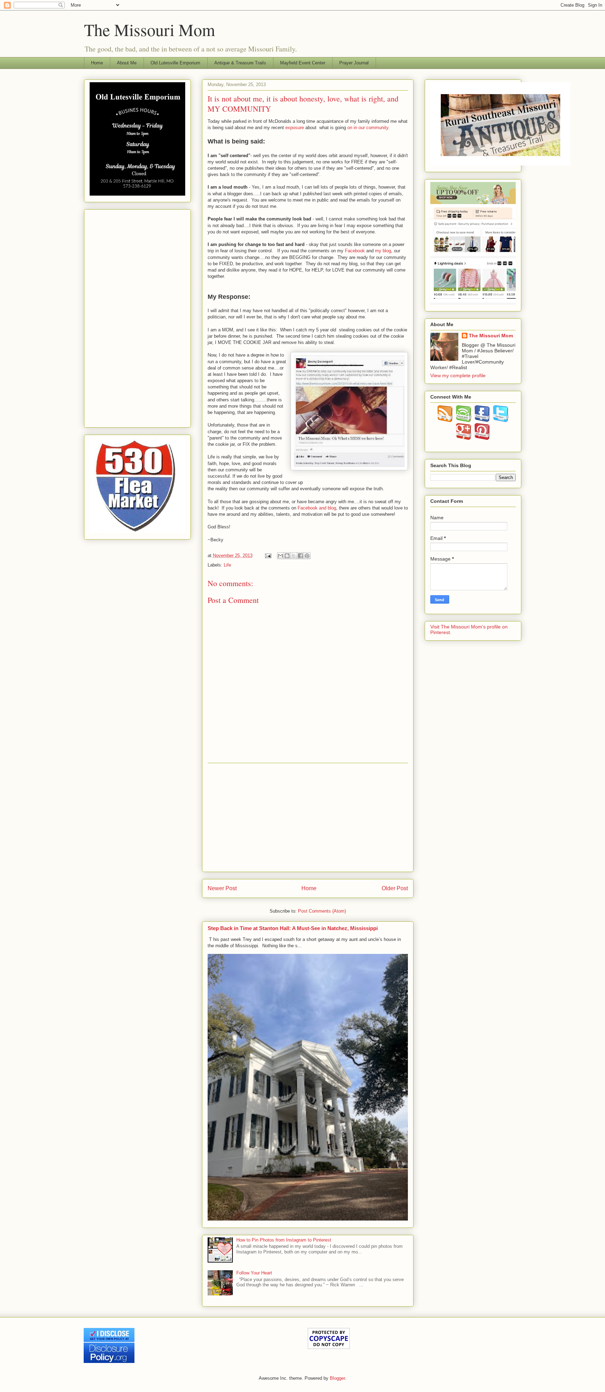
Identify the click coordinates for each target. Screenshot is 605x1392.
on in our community (367, 127)
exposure (294, 127)
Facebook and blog (316, 508)
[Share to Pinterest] (307, 555)
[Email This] (280, 555)
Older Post (395, 888)
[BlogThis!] (287, 555)
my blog (383, 250)
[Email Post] (268, 555)
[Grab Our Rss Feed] (445, 420)
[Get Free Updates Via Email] (463, 420)
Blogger (337, 1378)
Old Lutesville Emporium (175, 62)
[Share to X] (293, 555)
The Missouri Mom (149, 29)
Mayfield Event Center (302, 62)
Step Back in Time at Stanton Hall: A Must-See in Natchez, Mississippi (293, 928)
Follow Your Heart (254, 1272)
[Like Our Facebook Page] (482, 420)
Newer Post (222, 888)
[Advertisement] (308, 817)
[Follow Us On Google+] (463, 438)
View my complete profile (458, 375)
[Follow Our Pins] (482, 438)
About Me (127, 62)
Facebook (354, 250)
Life (227, 565)
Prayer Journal (354, 62)
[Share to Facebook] (300, 555)
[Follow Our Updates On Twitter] (500, 420)
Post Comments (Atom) (322, 911)
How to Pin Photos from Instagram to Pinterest (283, 1240)
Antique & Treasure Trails (240, 62)
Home (97, 62)
